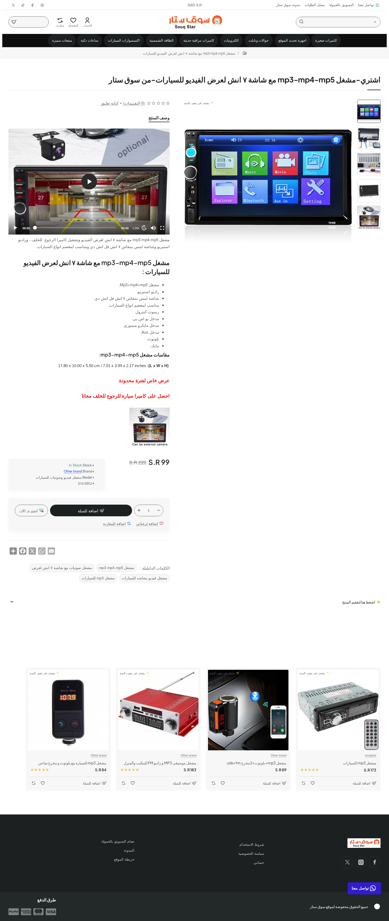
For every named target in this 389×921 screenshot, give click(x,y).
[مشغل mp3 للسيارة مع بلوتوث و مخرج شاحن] (68, 710)
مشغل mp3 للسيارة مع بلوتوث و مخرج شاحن (72, 762)
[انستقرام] (361, 862)
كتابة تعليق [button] (110, 103)
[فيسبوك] (375, 862)
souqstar (370, 755)
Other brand (73, 471)
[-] (158, 510)
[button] (369, 102)
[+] (138, 510)
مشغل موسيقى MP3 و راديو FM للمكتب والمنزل (160, 762)
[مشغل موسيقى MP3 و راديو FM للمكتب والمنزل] (158, 710)
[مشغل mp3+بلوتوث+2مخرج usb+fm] (248, 710)
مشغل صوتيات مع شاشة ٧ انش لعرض (62, 567)
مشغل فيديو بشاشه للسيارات (144, 577)
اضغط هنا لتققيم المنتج (358, 602)
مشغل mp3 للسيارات (98, 577)
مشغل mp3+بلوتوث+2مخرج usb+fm (256, 762)
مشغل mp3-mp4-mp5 (116, 567)
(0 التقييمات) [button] (134, 103)
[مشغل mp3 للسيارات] (338, 710)
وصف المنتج (159, 117)
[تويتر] (347, 862)
